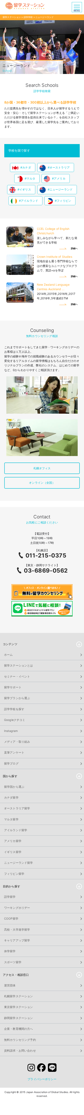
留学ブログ (11, 763)
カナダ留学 (11, 797)
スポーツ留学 (12, 962)
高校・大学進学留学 (17, 929)
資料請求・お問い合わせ (20, 1050)
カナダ (26, 167)
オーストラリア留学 (17, 808)
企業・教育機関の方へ (18, 1028)
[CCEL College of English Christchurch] (20, 246)
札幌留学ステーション (18, 996)
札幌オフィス (42, 468)
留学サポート (12, 687)
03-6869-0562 (46, 570)
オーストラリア (60, 167)
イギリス (25, 189)
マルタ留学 (11, 819)
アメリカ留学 (12, 841)
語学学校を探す (14, 709)
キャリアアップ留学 (17, 940)
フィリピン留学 (14, 873)
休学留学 (10, 951)
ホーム (8, 654)
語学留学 (10, 896)
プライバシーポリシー (42, 1079)
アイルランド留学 (15, 830)
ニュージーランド (61, 189)
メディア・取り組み (17, 741)
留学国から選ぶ (14, 786)
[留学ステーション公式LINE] (52, 1068)
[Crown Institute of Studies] (20, 273)
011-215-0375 (45, 555)
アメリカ (59, 178)
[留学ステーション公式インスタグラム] (31, 1068)
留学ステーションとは (18, 665)
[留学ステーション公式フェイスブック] (41, 1068)
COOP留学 (11, 918)
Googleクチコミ (14, 720)
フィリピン (64, 200)
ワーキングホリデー (17, 907)
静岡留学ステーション (18, 1018)
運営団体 (10, 985)
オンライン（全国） (42, 482)
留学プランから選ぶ (17, 698)
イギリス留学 (12, 852)
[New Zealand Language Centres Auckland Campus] (20, 301)
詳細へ (74, 248)
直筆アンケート (14, 752)
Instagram (11, 731)
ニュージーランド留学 (18, 862)
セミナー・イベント (17, 676)
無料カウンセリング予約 (20, 1039)
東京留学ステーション (18, 1007)
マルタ (31, 178)
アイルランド (29, 200)
